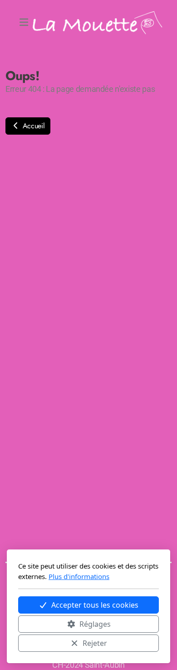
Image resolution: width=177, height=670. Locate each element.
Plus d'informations (79, 576)
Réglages (95, 624)
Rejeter (95, 643)
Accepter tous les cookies (94, 605)
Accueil (32, 126)
